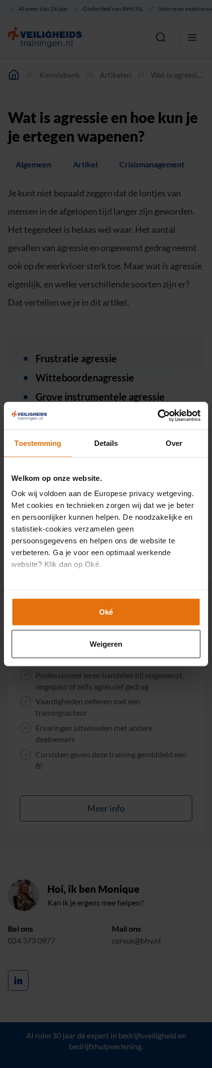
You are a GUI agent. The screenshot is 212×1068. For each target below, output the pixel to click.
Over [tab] (174, 443)
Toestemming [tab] (37, 443)
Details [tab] (106, 443)
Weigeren (106, 644)
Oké (106, 611)
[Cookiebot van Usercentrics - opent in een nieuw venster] (157, 415)
